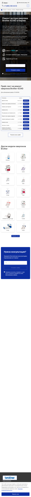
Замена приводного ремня (8, 119)
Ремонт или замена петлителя (9, 103)
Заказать (26, 100)
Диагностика (5, 100)
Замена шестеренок (6, 106)
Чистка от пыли (5, 125)
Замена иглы (5, 109)
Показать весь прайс (15, 134)
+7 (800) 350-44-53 (10, 6)
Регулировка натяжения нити (8, 113)
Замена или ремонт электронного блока (6, 128)
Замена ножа (5, 122)
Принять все (15, 494)
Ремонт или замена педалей (8, 116)
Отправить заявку (15, 70)
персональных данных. (15, 74)
